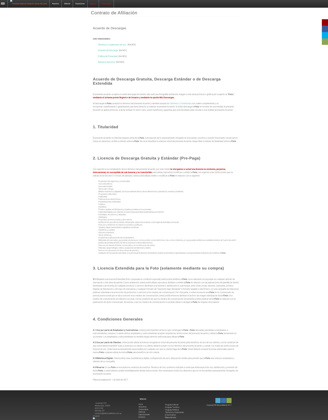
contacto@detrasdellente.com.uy (107, 413)
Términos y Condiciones (180, 103)
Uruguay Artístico (172, 410)
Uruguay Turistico (172, 407)
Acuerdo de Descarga (108, 50)
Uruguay (96, 416)
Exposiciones (80, 4)
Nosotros (55, 4)
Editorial (67, 4)
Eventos (141, 417)
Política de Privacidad (107, 56)
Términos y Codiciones (174, 412)
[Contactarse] (218, 400)
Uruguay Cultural (171, 405)
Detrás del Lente (40, 4)
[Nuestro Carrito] (229, 400)
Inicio (140, 404)
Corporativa (143, 409)
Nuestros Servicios (106, 62)
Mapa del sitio (170, 417)
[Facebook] (223, 400)
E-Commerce (170, 415)
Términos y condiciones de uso (112, 44)
